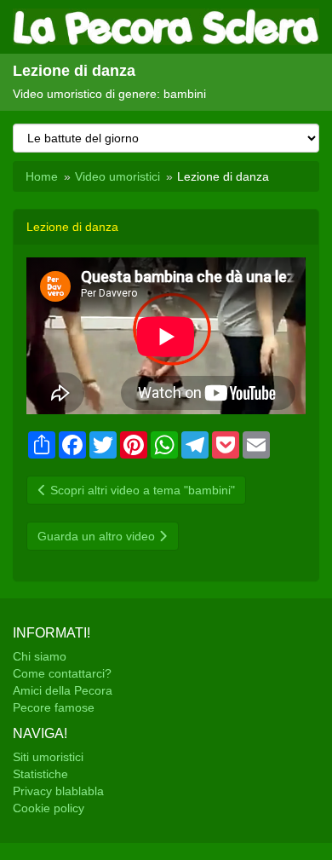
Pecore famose (53, 707)
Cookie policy (48, 808)
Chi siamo (39, 656)
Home (42, 176)
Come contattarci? (62, 673)
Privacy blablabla (58, 791)
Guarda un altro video (97, 536)
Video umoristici (117, 176)
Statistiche (40, 774)
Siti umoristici (48, 757)
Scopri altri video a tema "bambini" (141, 490)
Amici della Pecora (62, 690)
